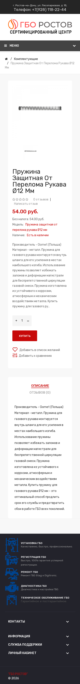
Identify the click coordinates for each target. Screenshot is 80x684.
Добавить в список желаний (39, 350)
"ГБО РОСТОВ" (18, 674)
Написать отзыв (26, 204)
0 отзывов (40, 199)
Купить (25, 336)
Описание (40, 386)
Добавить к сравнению (35, 356)
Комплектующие (26, 59)
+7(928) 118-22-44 (49, 9)
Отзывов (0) (40, 392)
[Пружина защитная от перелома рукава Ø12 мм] (30, 152)
